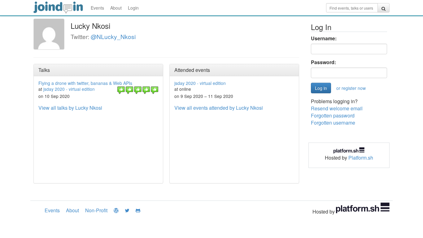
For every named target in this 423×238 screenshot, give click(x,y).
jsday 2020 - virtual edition (69, 89)
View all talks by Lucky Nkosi (70, 107)
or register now (351, 88)
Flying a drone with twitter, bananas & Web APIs (85, 83)
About (116, 8)
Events (97, 8)
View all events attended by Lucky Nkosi (218, 107)
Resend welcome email (337, 108)
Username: (324, 38)
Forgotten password (333, 115)
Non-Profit (96, 210)
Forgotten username (333, 122)
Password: (323, 62)
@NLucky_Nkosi (113, 36)
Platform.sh (360, 157)
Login (133, 8)
